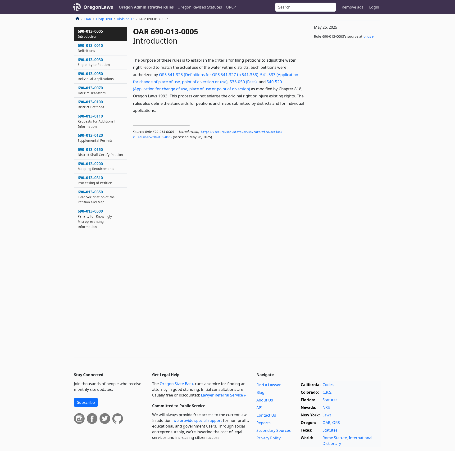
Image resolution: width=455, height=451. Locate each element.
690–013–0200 (96, 166)
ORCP (231, 7)
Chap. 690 (104, 19)
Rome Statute (335, 437)
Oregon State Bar (175, 383)
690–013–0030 (94, 62)
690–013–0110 (96, 121)
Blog (260, 392)
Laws (327, 415)
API (259, 407)
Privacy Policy (268, 438)
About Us (264, 400)
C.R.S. (327, 392)
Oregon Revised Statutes (199, 7)
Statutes (330, 399)
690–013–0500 (95, 219)
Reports (263, 422)
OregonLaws (98, 7)
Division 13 (125, 19)
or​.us (367, 36)
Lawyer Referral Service (222, 395)
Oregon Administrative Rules (146, 7)
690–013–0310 (95, 180)
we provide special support (197, 420)
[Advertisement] (345, 121)
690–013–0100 (91, 104)
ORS (336, 422)
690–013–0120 (95, 138)
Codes (328, 384)
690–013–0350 (96, 197)
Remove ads (353, 7)
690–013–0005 (90, 34)
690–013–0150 (100, 152)
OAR (87, 19)
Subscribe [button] (86, 402)
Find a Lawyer (268, 384)
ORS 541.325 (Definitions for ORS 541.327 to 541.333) (208, 74)
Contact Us (266, 415)
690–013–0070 (92, 90)
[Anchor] (158, 110)
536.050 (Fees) (243, 81)
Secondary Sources (273, 430)
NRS (326, 407)
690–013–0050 (96, 76)
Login (374, 7)
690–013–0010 (90, 48)
